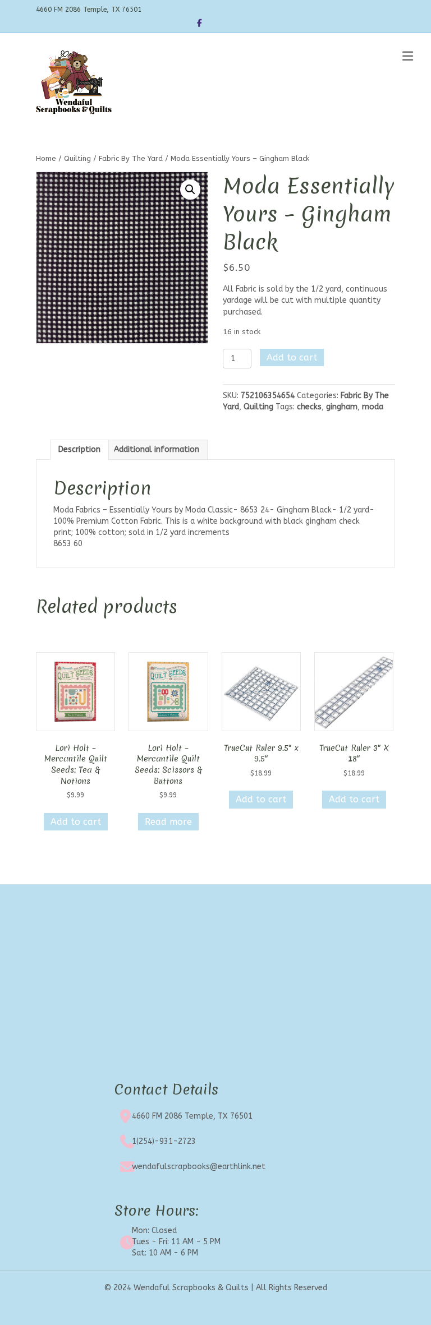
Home (46, 158)
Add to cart (292, 357)
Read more (168, 821)
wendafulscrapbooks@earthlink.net (198, 1166)
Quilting (77, 158)
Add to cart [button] (76, 821)
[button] (190, 189)
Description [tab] (79, 449)
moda (372, 407)
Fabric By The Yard (131, 158)
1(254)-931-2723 (164, 1141)
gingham (341, 407)
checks (309, 407)
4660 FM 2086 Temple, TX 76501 (192, 1116)
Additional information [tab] (156, 449)
